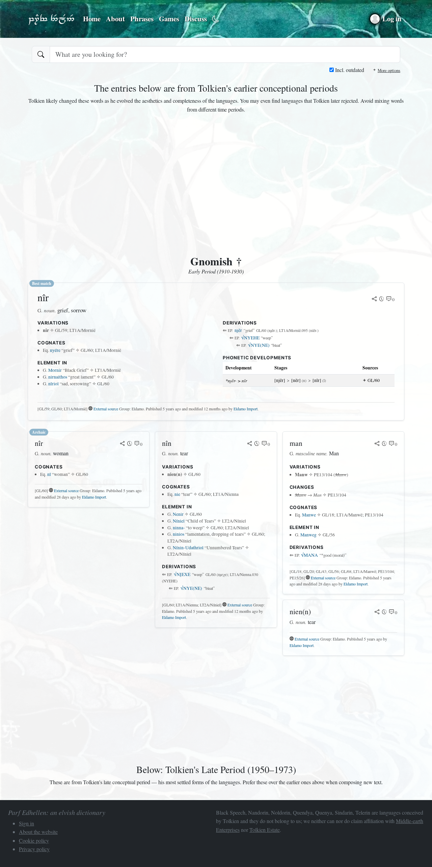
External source (105, 408)
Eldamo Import (246, 408)
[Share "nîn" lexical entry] (249, 444)
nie (177, 494)
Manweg (308, 535)
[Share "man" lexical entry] (377, 444)
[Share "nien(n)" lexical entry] (377, 612)
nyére (55, 350)
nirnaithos (57, 377)
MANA (309, 555)
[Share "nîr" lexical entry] (374, 299)
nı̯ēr (238, 330)
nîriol (53, 384)
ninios (178, 534)
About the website (38, 831)
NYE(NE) (259, 345)
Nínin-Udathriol (188, 548)
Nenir (178, 514)
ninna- (179, 528)
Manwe (309, 515)
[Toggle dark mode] (216, 19)
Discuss (196, 19)
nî (49, 474)
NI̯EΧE (182, 574)
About (115, 19)
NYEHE (250, 338)
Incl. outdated (349, 69)
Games (169, 19)
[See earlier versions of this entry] (381, 299)
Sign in (26, 823)
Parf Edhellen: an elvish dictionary (51, 19)
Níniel (179, 521)
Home (92, 19)
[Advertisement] (216, 186)
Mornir (55, 370)
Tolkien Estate (264, 829)
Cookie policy (34, 840)
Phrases (142, 19)
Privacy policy (34, 848)
